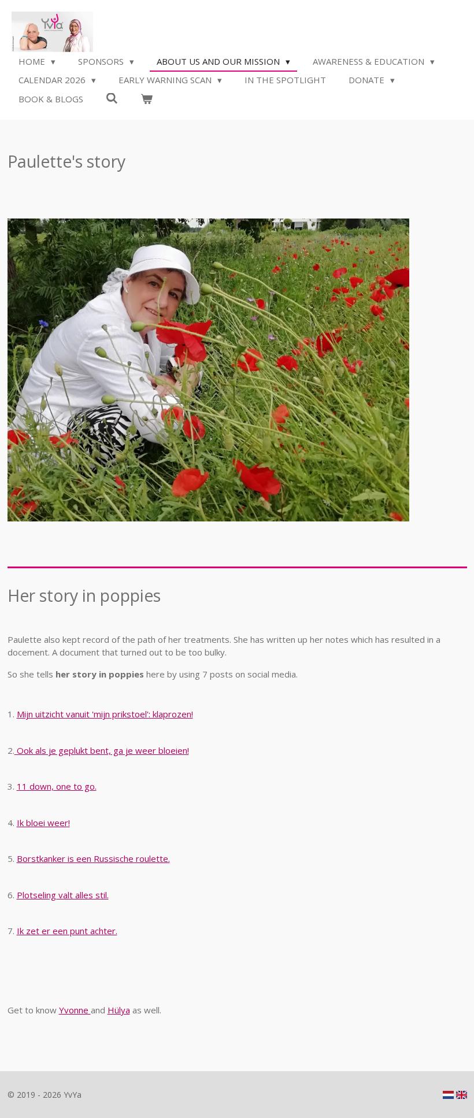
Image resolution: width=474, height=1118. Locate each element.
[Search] (112, 98)
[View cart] (147, 99)
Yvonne (75, 1010)
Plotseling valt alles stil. (63, 895)
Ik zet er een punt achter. (67, 930)
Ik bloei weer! (43, 822)
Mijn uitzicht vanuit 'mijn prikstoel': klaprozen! (105, 714)
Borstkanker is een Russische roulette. (93, 858)
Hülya (119, 1010)
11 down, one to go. (57, 786)
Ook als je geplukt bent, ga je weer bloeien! (101, 750)
